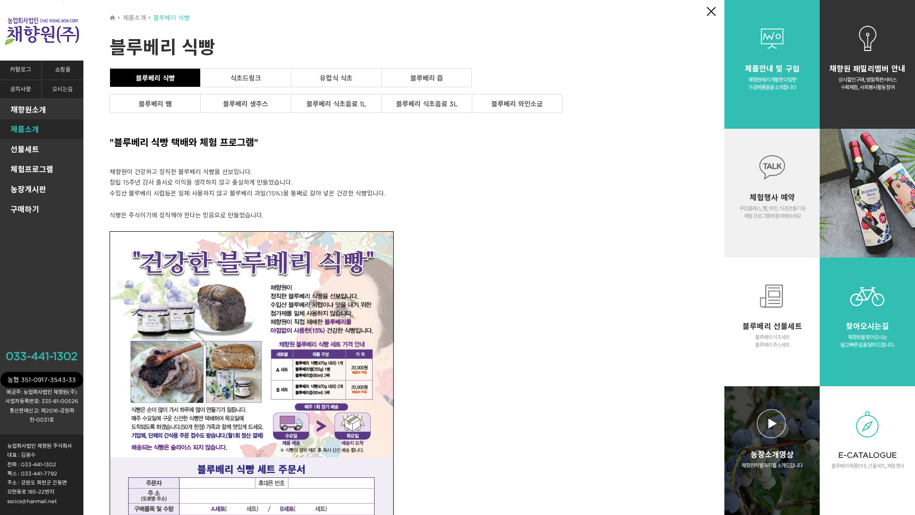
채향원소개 (28, 109)
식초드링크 (245, 78)
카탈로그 (20, 70)
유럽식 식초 (336, 78)
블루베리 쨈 (155, 103)
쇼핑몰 (63, 70)
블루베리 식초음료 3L (427, 103)
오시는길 (62, 89)
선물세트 (24, 149)
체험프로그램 (31, 169)
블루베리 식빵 (155, 78)
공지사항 (20, 89)
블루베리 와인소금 (517, 103)
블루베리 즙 (426, 78)
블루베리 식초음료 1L (336, 103)
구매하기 (24, 209)
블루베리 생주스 (245, 103)
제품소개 (24, 129)
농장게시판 (28, 189)
